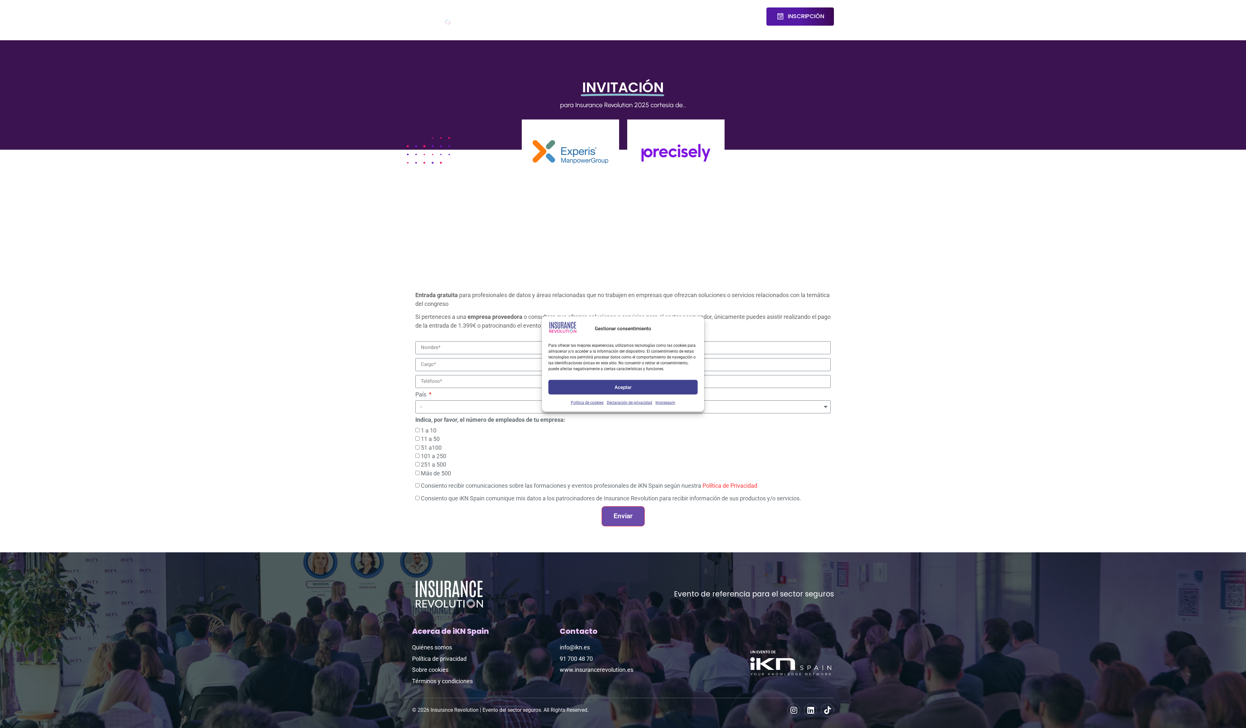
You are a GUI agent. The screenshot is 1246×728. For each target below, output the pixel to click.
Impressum (665, 402)
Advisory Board (545, 16)
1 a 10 (428, 430)
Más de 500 (436, 473)
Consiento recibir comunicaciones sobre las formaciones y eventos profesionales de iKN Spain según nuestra (589, 486)
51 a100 (431, 447)
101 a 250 (433, 456)
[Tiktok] (827, 710)
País (421, 395)
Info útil (721, 16)
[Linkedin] (810, 710)
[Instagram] (793, 710)
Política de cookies (587, 402)
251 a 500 (433, 464)
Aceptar (623, 387)
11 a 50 (430, 439)
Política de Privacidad (729, 486)
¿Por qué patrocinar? (658, 16)
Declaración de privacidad (629, 402)
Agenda (506, 12)
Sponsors (613, 12)
